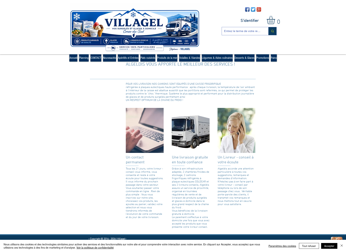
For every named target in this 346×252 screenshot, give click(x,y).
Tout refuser (309, 246)
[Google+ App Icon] (259, 9)
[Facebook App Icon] (247, 9)
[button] (276, 20)
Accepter (329, 246)
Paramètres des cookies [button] (282, 246)
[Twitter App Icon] (253, 9)
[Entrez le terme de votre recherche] (272, 31)
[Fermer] (342, 246)
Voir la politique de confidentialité (95, 247)
